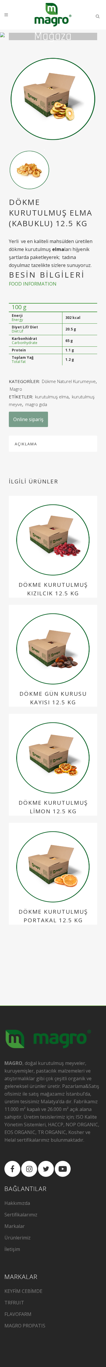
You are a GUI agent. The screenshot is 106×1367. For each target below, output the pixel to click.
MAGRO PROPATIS (24, 1325)
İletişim (12, 1249)
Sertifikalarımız (20, 1214)
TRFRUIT (14, 1302)
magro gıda (36, 404)
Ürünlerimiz (17, 1237)
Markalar (14, 1226)
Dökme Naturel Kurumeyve (69, 381)
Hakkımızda (17, 1203)
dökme (16, 249)
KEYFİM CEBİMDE (23, 1291)
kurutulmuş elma (52, 397)
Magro (16, 389)
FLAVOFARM (18, 1314)
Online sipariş (28, 419)
